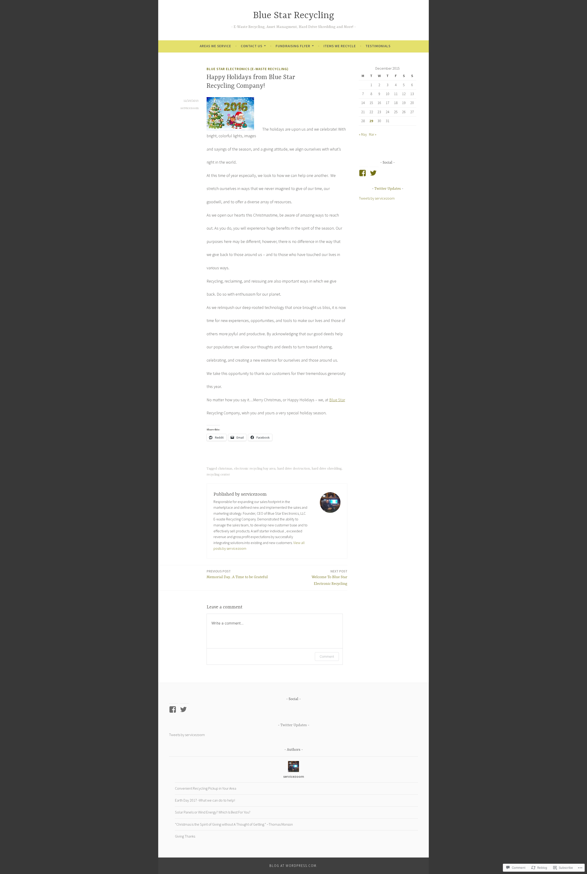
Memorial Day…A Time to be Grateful (237, 574)
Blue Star (337, 399)
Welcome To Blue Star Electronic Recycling (329, 577)
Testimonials (377, 46)
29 (371, 120)
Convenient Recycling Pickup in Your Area (205, 788)
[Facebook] (363, 173)
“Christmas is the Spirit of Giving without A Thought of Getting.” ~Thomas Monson (234, 824)
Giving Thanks (185, 836)
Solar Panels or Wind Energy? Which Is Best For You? (212, 812)
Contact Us (251, 46)
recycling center (218, 474)
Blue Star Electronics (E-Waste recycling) (247, 69)
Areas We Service (215, 46)
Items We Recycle (340, 46)
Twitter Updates (387, 189)
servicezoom (189, 108)
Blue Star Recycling (293, 15)
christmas (225, 468)
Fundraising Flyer (293, 46)
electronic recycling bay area (254, 468)
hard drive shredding (326, 468)
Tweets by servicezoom (377, 198)
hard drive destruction (293, 468)
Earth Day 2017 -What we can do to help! (205, 800)
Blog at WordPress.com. (293, 865)
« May (363, 134)
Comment (327, 656)
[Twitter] (374, 173)
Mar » (372, 134)
